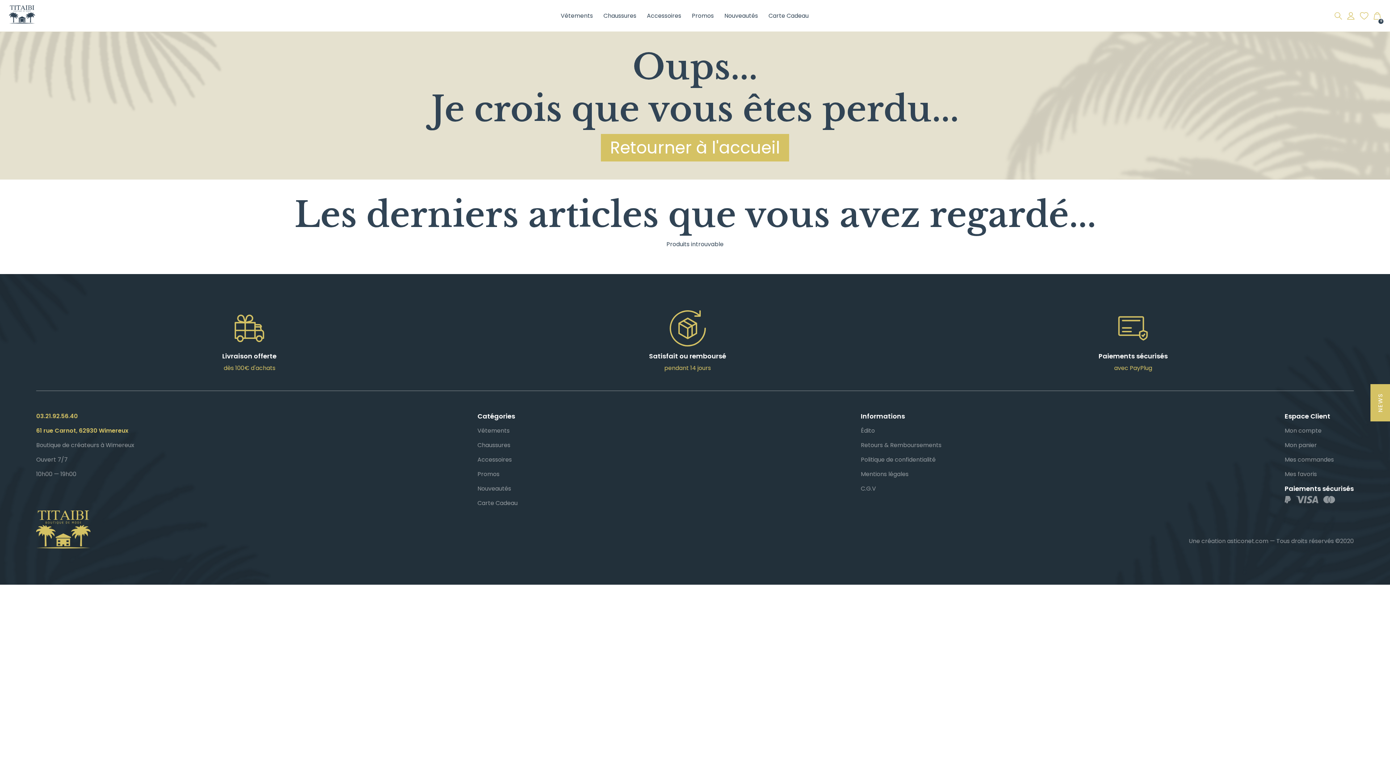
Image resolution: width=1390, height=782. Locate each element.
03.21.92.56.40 (57, 416)
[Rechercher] (1338, 15)
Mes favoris (1301, 474)
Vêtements (577, 16)
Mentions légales (885, 474)
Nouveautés (741, 16)
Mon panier (1301, 445)
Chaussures (619, 16)
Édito (868, 430)
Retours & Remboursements (901, 445)
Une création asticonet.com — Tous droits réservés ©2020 (1271, 541)
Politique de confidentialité (898, 459)
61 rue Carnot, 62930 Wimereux (82, 430)
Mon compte (1303, 430)
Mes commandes (1309, 459)
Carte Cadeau (788, 16)
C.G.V (868, 488)
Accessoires (664, 16)
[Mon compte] (1351, 15)
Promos (703, 16)
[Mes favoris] (1364, 15)
